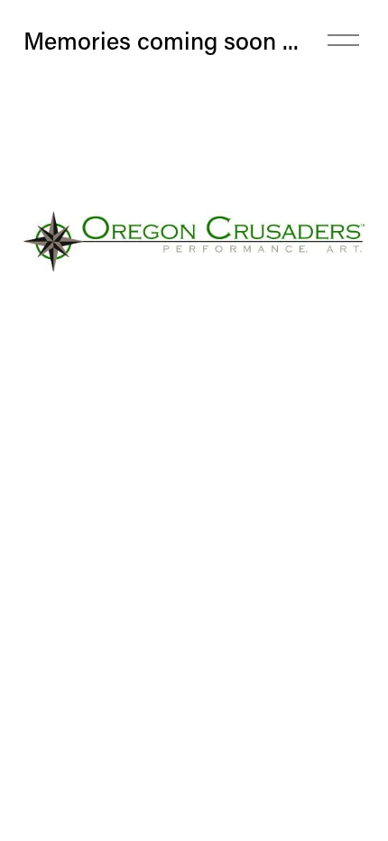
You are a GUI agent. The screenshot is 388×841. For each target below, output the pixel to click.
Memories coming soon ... (161, 40)
